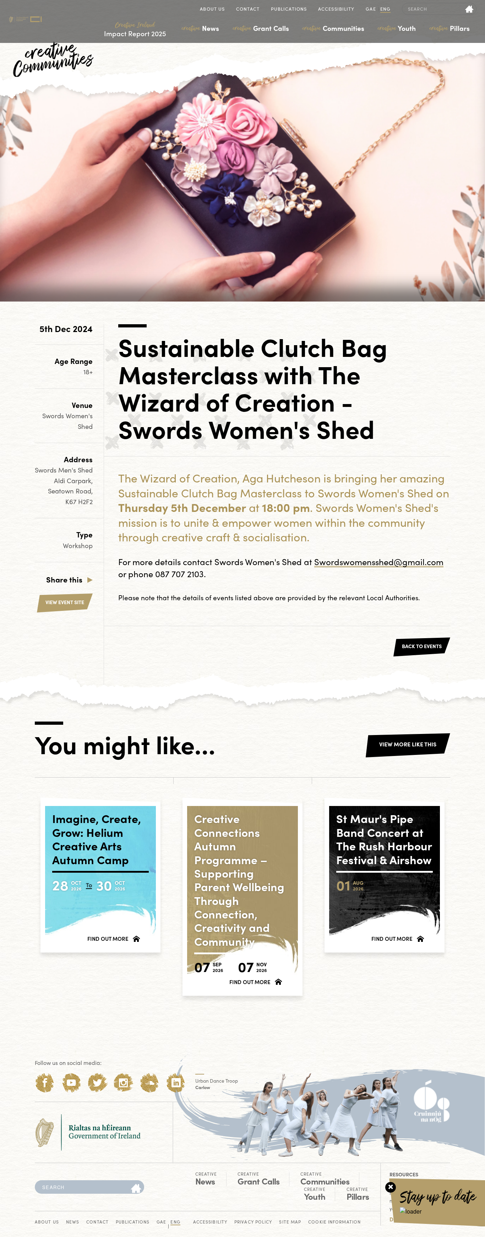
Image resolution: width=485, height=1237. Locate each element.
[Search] (136, 1188)
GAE (371, 9)
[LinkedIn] (176, 1083)
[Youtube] (71, 1083)
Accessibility (336, 9)
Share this (64, 579)
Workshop (78, 545)
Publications (289, 9)
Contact (248, 9)
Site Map (290, 1222)
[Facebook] (45, 1083)
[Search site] (469, 9)
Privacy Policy (253, 1222)
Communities (333, 28)
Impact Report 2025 (135, 29)
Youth (397, 28)
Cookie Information (334, 1222)
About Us (212, 9)
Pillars (450, 28)
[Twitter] (97, 1083)
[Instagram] (123, 1083)
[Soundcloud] (150, 1083)
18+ (88, 371)
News (200, 28)
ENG (385, 9)
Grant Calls (261, 28)
